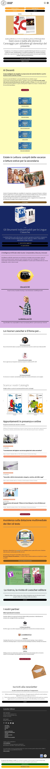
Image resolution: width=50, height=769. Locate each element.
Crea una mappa (25, 117)
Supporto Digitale (15, 8)
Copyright (6, 733)
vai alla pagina (25, 202)
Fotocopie (6, 736)
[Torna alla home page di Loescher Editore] (7, 3)
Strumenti (15, 10)
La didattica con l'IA (25, 319)
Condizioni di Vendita (8, 734)
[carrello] (45, 2)
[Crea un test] (25, 134)
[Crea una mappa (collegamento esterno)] (25, 112)
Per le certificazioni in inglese (25, 360)
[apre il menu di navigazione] (48, 2)
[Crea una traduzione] (25, 145)
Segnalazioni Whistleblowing (10, 732)
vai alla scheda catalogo (25, 58)
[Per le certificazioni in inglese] (25, 355)
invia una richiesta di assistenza (25, 560)
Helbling (25, 651)
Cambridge (25, 638)
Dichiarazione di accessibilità (10, 737)
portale (18, 550)
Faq (5, 729)
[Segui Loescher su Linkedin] (9, 723)
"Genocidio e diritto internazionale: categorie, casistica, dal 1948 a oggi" (23, 477)
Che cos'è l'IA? (25, 287)
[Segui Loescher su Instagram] (7, 723)
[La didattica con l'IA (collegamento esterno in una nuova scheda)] (25, 304)
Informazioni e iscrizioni (25, 456)
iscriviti (25, 701)
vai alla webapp (25, 90)
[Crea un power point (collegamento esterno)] (25, 123)
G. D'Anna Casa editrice (25, 627)
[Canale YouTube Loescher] (11, 723)
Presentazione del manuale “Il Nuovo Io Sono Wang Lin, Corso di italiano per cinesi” (24, 503)
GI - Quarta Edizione (25, 245)
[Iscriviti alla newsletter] (13, 723)
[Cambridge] (25, 634)
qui (44, 760)
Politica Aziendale (6, 751)
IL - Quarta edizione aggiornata (25, 243)
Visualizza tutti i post (25, 514)
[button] (2, 44)
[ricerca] (31, 14)
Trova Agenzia (7, 726)
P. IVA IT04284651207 (6, 743)
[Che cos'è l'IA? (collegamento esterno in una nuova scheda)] (25, 276)
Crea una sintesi (25, 106)
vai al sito (25, 599)
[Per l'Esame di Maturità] (25, 370)
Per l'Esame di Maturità (25, 375)
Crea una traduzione (25, 150)
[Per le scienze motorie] (25, 340)
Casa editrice (7, 725)
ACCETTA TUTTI (25, 764)
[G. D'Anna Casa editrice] (25, 623)
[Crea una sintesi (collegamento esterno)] (25, 101)
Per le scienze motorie (25, 345)
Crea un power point (25, 128)
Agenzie (35, 10)
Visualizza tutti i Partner (25, 659)
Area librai (6, 728)
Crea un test (25, 139)
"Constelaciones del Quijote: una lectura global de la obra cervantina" (22, 450)
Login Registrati (35, 8)
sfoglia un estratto (25, 61)
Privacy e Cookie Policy (9, 731)
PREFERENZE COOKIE (25, 766)
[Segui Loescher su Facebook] (4, 723)
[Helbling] (25, 647)
